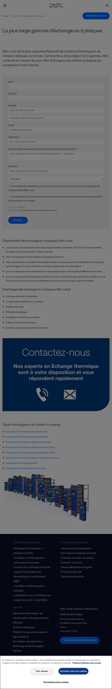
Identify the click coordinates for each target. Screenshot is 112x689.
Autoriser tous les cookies (73, 671)
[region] (56, 672)
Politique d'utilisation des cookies (86, 662)
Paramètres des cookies (56, 682)
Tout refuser (42, 671)
